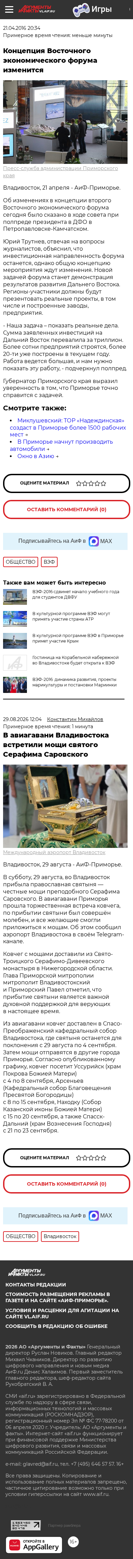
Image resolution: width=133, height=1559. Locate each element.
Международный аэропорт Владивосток (54, 852)
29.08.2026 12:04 (22, 719)
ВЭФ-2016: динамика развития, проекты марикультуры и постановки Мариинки (74, 682)
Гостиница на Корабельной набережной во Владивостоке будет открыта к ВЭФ (75, 660)
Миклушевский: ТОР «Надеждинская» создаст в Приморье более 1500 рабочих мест (68, 427)
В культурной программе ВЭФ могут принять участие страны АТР (71, 616)
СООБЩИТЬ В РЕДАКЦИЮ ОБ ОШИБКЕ (56, 1326)
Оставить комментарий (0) (66, 509)
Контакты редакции (35, 1285)
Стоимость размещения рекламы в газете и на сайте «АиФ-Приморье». (57, 1297)
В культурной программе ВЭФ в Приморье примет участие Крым (77, 638)
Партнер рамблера (64, 1525)
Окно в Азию (35, 456)
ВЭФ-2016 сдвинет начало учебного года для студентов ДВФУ (75, 594)
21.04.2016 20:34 (21, 28)
